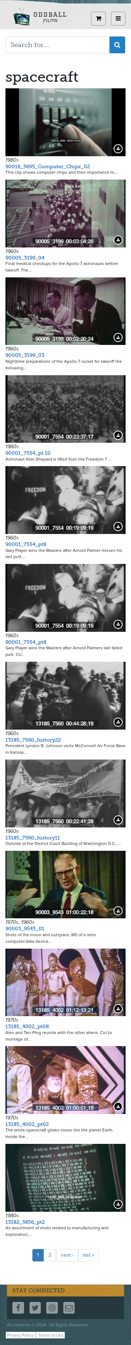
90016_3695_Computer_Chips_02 (47, 167)
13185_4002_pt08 (27, 1026)
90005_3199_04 (24, 258)
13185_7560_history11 (32, 838)
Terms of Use (51, 1335)
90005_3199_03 (24, 355)
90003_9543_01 (24, 929)
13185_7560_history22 (33, 740)
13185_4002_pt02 (27, 1124)
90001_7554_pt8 (25, 544)
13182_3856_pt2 (25, 1222)
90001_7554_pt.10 (28, 453)
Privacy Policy (20, 1335)
